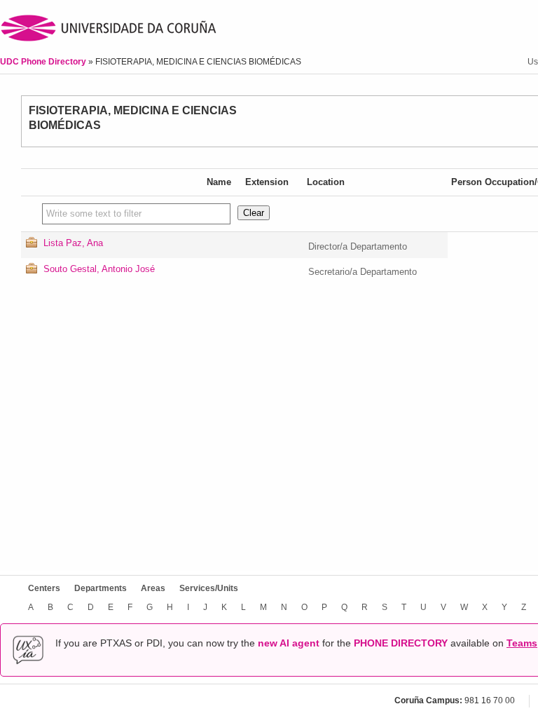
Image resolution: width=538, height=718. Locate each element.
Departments (100, 588)
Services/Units (208, 588)
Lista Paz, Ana (73, 243)
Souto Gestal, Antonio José (99, 269)
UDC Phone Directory (44, 62)
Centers (44, 588)
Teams (521, 643)
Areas (153, 588)
